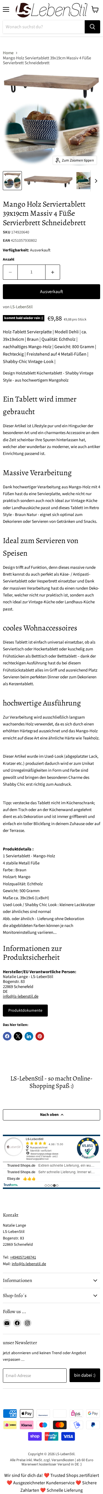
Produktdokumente (25, 1010)
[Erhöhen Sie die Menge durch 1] (52, 272)
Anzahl (8, 259)
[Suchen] (92, 26)
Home (8, 53)
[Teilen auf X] (18, 1036)
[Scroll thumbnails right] (95, 180)
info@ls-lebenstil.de (20, 996)
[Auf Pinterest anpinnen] (39, 1036)
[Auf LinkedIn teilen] (29, 1036)
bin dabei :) (85, 1375)
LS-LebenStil (21, 307)
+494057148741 (23, 1257)
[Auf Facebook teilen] (7, 1036)
